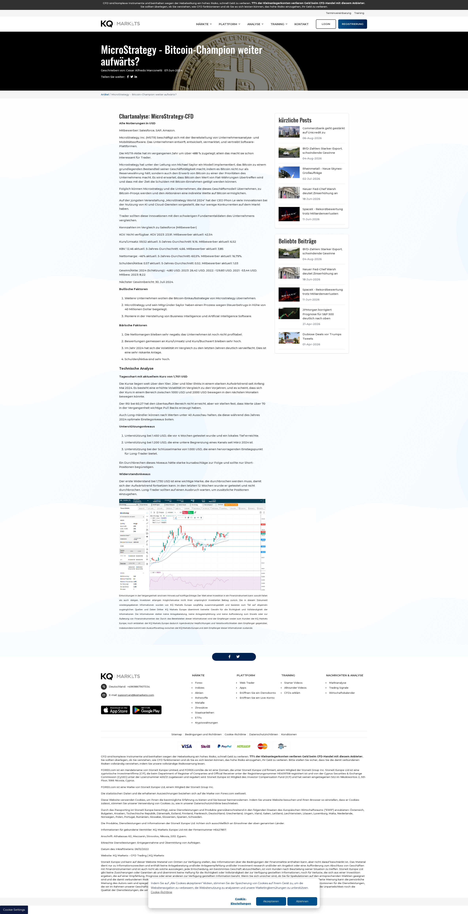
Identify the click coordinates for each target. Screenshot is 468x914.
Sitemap (176, 734)
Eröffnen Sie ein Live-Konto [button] (257, 697)
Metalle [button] (200, 702)
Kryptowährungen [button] (206, 722)
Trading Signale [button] (338, 687)
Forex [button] (198, 682)
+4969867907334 (138, 686)
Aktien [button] (199, 692)
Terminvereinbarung (338, 13)
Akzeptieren (271, 901)
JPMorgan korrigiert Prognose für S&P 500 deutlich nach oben (318, 314)
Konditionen (289, 734)
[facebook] (229, 656)
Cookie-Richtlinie (161, 892)
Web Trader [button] (247, 682)
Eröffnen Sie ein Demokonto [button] (258, 692)
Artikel (105, 94)
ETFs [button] (198, 717)
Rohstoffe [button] (201, 697)
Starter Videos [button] (293, 682)
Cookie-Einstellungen (241, 901)
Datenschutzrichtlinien (263, 734)
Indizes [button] (199, 687)
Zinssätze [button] (201, 707)
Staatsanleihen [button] (204, 712)
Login (326, 24)
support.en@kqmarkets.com (136, 695)
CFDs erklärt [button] (292, 692)
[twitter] (238, 656)
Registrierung (352, 24)
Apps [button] (243, 687)
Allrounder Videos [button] (295, 687)
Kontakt (302, 24)
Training (359, 13)
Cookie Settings (14, 909)
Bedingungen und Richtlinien (203, 734)
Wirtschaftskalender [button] (342, 692)
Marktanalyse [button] (337, 682)
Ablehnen (302, 901)
